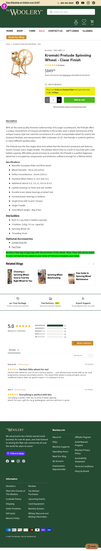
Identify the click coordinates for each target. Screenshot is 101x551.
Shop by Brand (82, 471)
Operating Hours (60, 451)
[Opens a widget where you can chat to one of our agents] (92, 547)
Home (8, 44)
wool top (30, 252)
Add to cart (79, 99)
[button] (92, 22)
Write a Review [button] (84, 343)
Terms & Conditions (84, 466)
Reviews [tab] (12, 350)
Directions (11, 486)
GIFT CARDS (72, 31)
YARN (32, 31)
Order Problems (13, 508)
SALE (42, 31)
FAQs (54, 442)
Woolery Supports (61, 446)
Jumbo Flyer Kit (19, 242)
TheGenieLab (31, 536)
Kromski (48, 50)
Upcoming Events (36, 499)
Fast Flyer (16, 247)
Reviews (32, 486)
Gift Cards (10, 513)
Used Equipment (36, 503)
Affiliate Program (83, 437)
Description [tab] (11, 120)
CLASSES (88, 31)
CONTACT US (55, 31)
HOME (9, 31)
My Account (57, 461)
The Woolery (15, 536)
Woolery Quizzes (36, 508)
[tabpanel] (50, 192)
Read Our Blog (59, 456)
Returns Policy (13, 518)
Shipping (10, 503)
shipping (66, 75)
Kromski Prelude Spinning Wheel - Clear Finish (29, 44)
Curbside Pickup (13, 499)
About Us (56, 437)
